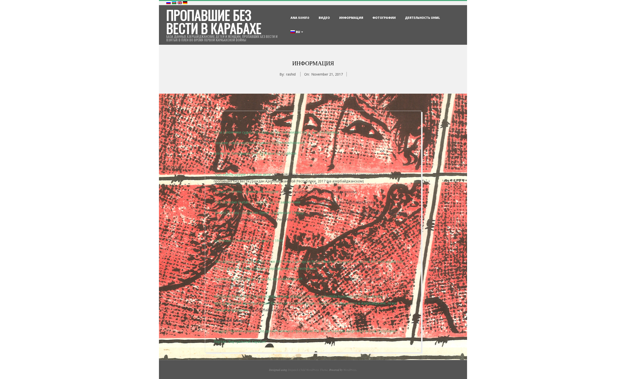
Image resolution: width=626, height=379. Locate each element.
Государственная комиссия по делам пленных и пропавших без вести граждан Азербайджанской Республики (305, 331)
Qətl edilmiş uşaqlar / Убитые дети (243, 174)
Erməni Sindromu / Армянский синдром (246, 191)
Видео (324, 18)
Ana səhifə (300, 18)
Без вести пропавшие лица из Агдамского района (255, 153)
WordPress (349, 370)
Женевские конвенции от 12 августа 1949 (248, 240)
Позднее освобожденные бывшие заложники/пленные (259, 142)
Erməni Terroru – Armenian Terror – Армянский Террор (259, 212)
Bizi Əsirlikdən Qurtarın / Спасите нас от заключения (257, 202)
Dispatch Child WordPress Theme (308, 370)
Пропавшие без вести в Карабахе (213, 21)
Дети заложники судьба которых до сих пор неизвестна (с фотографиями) (276, 132)
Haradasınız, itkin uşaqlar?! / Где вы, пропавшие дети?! (258, 279)
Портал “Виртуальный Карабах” (240, 341)
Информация (351, 18)
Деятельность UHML (422, 18)
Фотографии (384, 18)
